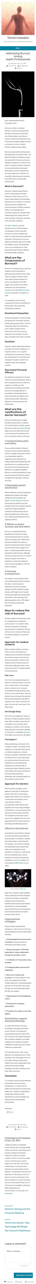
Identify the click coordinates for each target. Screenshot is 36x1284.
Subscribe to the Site (24, 1275)
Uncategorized (24, 66)
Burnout (19, 68)
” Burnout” (15, 226)
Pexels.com (22, 889)
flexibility (16, 863)
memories (26, 732)
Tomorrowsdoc (18, 38)
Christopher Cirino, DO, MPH (18, 63)
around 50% (23, 428)
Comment (24, 1266)
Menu (22, 48)
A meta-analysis (15, 501)
